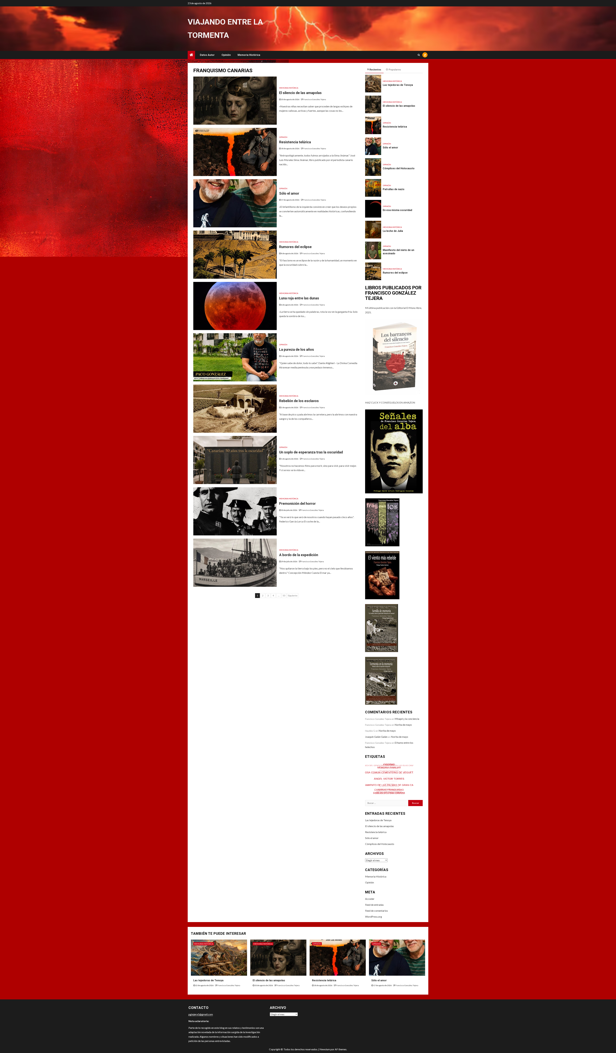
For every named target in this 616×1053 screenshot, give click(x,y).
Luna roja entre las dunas (299, 298)
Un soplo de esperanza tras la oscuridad (311, 452)
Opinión (226, 54)
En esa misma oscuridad (397, 210)
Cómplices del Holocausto (399, 168)
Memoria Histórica (249, 54)
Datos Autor (207, 54)
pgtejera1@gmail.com (200, 1014)
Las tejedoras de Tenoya (398, 84)
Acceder (369, 898)
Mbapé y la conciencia (407, 718)
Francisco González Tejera (314, 99)
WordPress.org (373, 916)
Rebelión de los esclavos (299, 401)
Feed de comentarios (376, 910)
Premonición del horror (297, 504)
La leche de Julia (393, 230)
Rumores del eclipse (295, 247)
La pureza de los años (296, 350)
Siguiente (292, 595)
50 (284, 595)
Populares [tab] (395, 69)
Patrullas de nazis (393, 189)
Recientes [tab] (375, 69)
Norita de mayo (403, 724)
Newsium (325, 1049)
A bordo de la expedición (298, 555)
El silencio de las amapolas (300, 93)
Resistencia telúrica (295, 142)
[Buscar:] (386, 803)
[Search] (419, 55)
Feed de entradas (374, 904)
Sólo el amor (289, 193)
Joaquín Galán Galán (376, 736)
